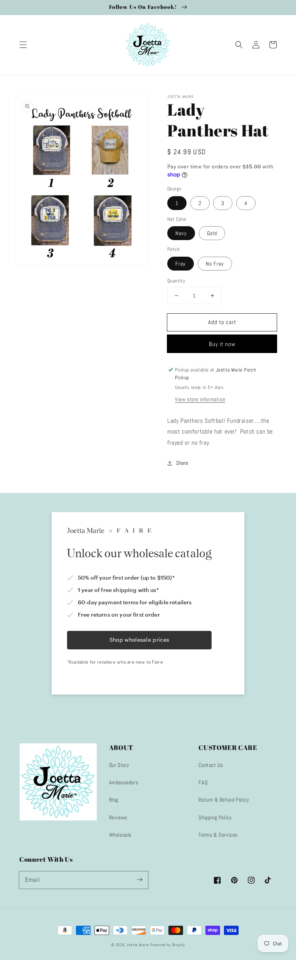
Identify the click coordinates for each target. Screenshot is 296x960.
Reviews (118, 817)
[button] (23, 44)
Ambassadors (123, 782)
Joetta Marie (137, 944)
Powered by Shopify (167, 944)
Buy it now (222, 344)
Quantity (176, 280)
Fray (180, 263)
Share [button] (182, 462)
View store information (200, 399)
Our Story (119, 765)
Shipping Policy (215, 817)
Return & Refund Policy (223, 799)
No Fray (215, 263)
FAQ (202, 782)
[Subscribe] (139, 879)
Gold (212, 233)
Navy (181, 233)
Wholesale (120, 834)
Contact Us (210, 765)
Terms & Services (217, 834)
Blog (113, 799)
